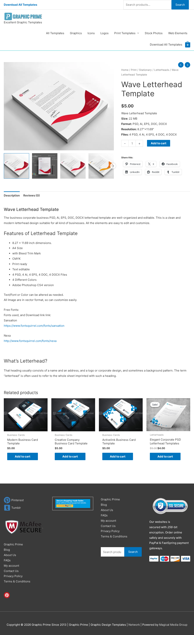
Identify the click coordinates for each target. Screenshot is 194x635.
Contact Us (11, 571)
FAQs (7, 560)
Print (134, 69)
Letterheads (161, 69)
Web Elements (177, 33)
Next (113, 166)
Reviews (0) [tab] (31, 195)
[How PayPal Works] (72, 503)
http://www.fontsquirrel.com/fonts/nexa (30, 341)
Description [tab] (12, 195)
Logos (104, 33)
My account (11, 565)
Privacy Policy (13, 576)
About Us (10, 555)
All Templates (55, 33)
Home (124, 69)
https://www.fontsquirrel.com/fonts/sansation (34, 325)
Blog (7, 549)
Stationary (145, 69)
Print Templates (124, 33)
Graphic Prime (13, 544)
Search (180, 4)
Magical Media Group (173, 624)
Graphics (76, 33)
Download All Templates (20, 4)
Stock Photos (154, 33)
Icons (91, 33)
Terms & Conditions (17, 581)
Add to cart (158, 143)
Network (134, 624)
